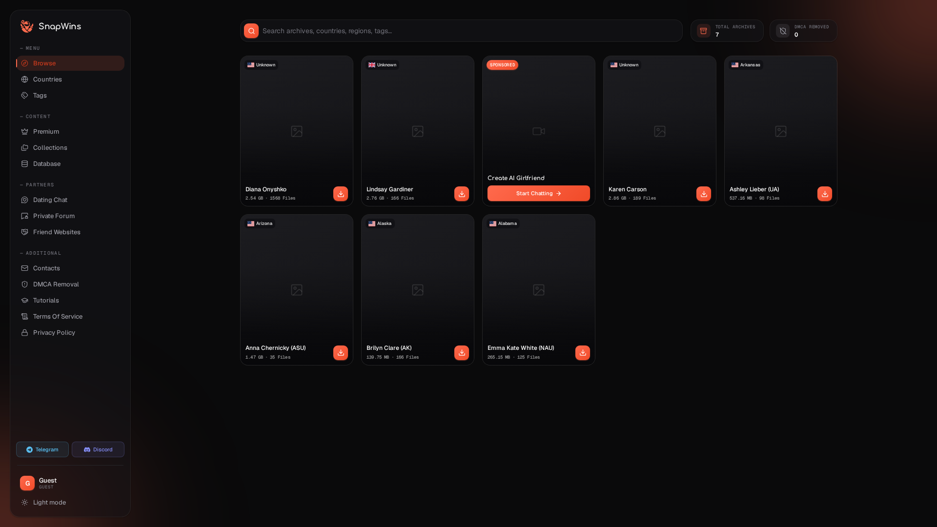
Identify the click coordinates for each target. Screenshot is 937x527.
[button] (340, 193)
